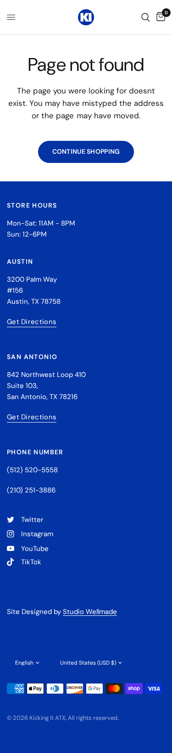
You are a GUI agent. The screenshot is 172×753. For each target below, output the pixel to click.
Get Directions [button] (31, 322)
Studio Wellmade (90, 611)
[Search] (145, 17)
